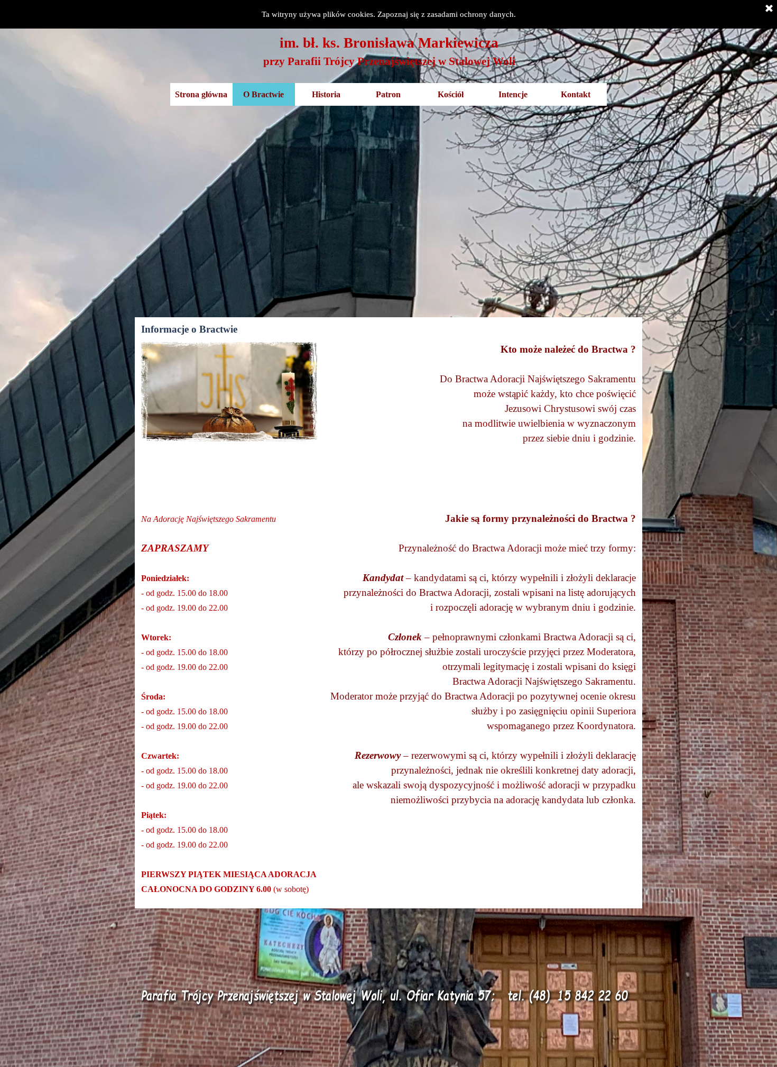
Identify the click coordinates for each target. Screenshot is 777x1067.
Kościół (451, 94)
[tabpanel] (389, 51)
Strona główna (201, 94)
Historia (326, 94)
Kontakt (575, 94)
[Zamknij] (769, 9)
